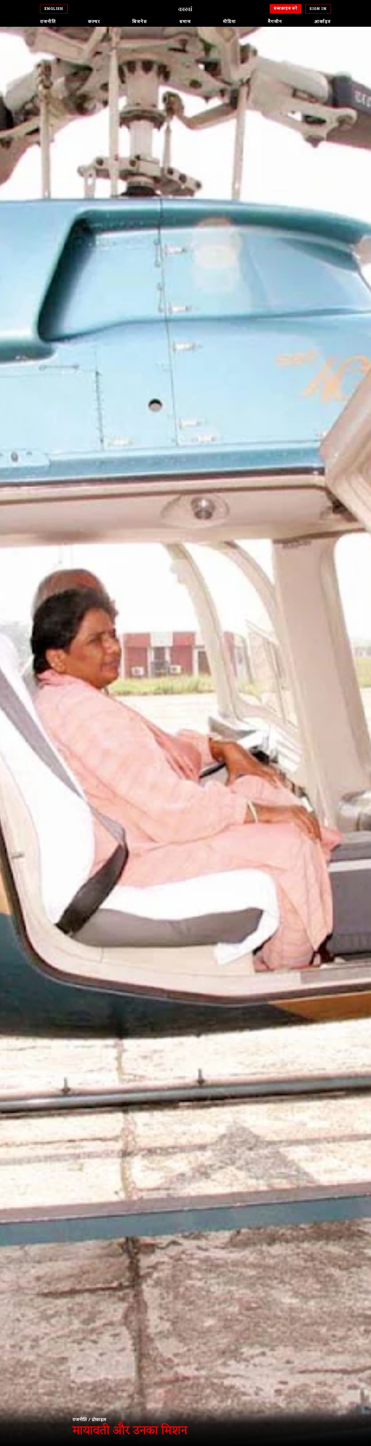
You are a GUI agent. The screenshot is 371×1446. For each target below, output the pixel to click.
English (53, 8)
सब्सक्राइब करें (286, 8)
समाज (185, 22)
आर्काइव (322, 22)
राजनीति (48, 22)
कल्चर (94, 22)
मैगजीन (275, 22)
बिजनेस (139, 22)
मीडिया (229, 22)
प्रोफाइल (99, 1420)
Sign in (318, 8)
